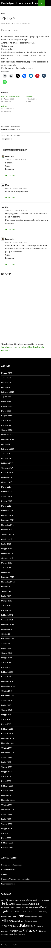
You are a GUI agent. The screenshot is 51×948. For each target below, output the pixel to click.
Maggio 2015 (6, 501)
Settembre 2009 (7, 752)
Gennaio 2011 (7, 677)
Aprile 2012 (6, 605)
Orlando (17, 926)
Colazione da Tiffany (7, 907)
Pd (35, 926)
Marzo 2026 (6, 382)
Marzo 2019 (6, 458)
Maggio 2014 (6, 548)
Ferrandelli (14, 912)
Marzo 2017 (6, 487)
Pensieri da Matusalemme (11, 865)
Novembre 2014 (8, 525)
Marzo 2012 (6, 610)
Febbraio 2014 (7, 553)
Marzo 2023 (6, 411)
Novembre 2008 (8, 800)
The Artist (17, 934)
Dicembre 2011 (7, 624)
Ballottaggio (32, 900)
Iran (21, 915)
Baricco (40, 900)
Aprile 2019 (6, 454)
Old (3, 14)
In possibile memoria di (10, 127)
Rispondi (11, 175)
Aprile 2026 (6, 378)
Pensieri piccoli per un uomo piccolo (19, 3)
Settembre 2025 (7, 392)
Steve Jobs (4, 934)
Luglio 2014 (6, 544)
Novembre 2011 (8, 629)
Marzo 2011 (6, 667)
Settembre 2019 (7, 449)
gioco (47, 912)
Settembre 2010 (7, 696)
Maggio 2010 (6, 715)
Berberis (46, 900)
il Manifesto (11, 916)
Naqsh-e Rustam (31, 921)
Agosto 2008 (6, 814)
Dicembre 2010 (7, 681)
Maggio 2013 (6, 563)
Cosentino (18, 907)
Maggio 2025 (6, 406)
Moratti (21, 921)
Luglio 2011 (6, 648)
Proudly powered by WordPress (12, 945)
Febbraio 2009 (7, 786)
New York (7, 926)
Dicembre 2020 (7, 435)
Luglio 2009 (6, 762)
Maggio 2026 (6, 373)
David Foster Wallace (33, 907)
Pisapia (13, 931)
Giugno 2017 (6, 482)
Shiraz (28, 930)
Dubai (43, 907)
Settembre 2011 (7, 639)
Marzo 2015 (6, 506)
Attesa (4, 106)
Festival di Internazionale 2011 (32, 912)
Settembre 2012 (7, 591)
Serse (20, 931)
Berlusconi (8, 903)
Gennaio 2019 (7, 468)
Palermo (26, 925)
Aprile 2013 (6, 567)
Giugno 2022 (6, 416)
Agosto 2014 (6, 539)
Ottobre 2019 (6, 444)
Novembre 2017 (8, 477)
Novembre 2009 (8, 743)
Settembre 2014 (7, 534)
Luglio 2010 (6, 705)
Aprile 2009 (6, 776)
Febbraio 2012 (7, 615)
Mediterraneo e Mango (10, 96)
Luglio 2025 (6, 401)
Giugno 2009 (6, 767)
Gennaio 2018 (7, 472)
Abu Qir (4, 900)
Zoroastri (23, 934)
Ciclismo (34, 903)
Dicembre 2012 (7, 577)
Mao (17, 23)
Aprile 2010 (6, 719)
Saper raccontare (8, 884)
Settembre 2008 (7, 809)
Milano (7, 920)
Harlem (3, 916)
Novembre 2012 (8, 582)
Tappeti (10, 934)
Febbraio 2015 (7, 510)
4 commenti (25, 23)
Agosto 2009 (6, 757)
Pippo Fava (4, 931)
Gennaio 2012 (7, 620)
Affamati (12, 900)
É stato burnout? (8, 869)
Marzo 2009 (6, 781)
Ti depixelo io (10, 137)
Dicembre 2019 (7, 439)
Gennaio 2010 (7, 733)
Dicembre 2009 (7, 738)
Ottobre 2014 (6, 529)
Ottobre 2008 (6, 805)
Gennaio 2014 (7, 558)
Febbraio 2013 (7, 572)
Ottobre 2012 (6, 586)
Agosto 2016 (6, 496)
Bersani (19, 904)
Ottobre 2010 (6, 691)
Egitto (5, 911)
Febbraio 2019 (7, 463)
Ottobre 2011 (6, 634)
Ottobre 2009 (6, 748)
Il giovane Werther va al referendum (15, 879)
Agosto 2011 (6, 643)
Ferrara (20, 912)
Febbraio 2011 (7, 672)
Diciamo (29, 96)
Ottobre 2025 (6, 387)
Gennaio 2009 (7, 790)
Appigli (4, 874)
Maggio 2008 (6, 828)
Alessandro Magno (21, 900)
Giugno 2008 (6, 824)
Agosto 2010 (6, 700)
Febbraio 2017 (7, 491)
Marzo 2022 (6, 425)
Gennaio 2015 (7, 515)
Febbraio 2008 (7, 843)
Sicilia (37, 931)
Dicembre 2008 (7, 795)
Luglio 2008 (6, 819)
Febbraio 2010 (7, 729)
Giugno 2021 (6, 430)
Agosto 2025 (6, 397)
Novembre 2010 (8, 686)
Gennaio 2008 (7, 847)
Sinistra (43, 931)
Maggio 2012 (6, 601)
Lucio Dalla (28, 916)
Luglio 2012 (6, 596)
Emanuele (9, 156)
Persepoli (40, 926)
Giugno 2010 (6, 710)
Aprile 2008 (6, 833)
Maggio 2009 (6, 771)
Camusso (26, 904)
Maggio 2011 (6, 658)
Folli (44, 912)
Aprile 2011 (6, 662)
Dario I (24, 907)
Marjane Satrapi (37, 916)
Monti (15, 921)
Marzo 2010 (6, 724)
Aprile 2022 (6, 420)
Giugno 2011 (6, 653)
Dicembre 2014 (7, 520)
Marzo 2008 (6, 838)
